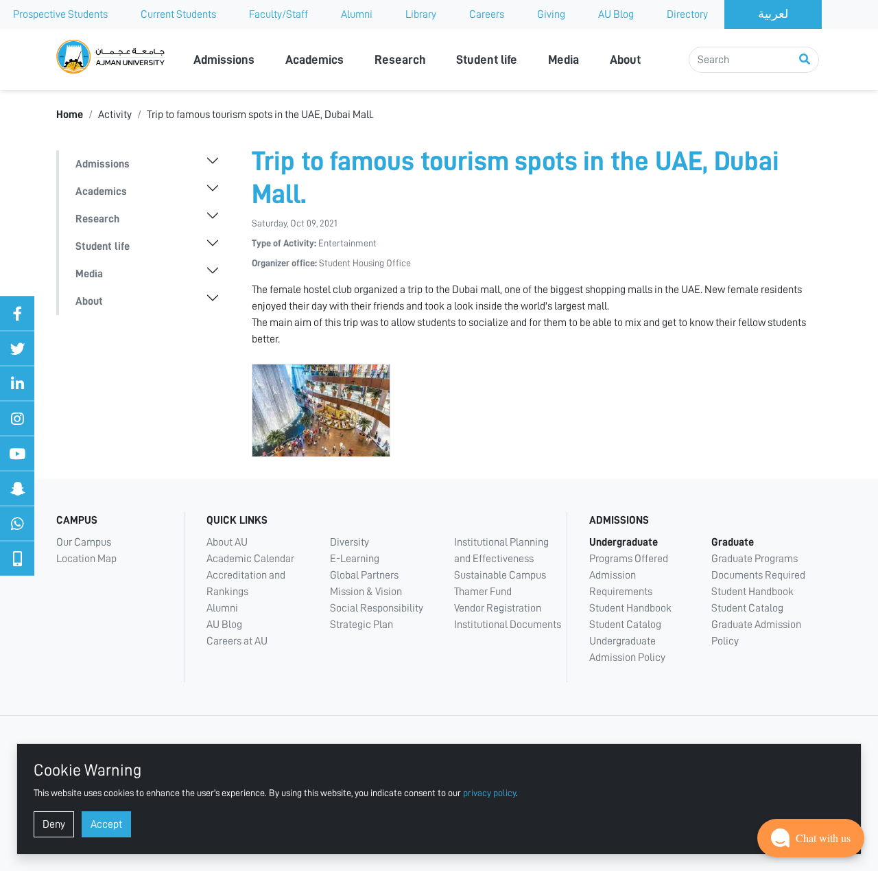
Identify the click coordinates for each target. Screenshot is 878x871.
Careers (486, 14)
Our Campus (83, 542)
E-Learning (354, 558)
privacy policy (489, 793)
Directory (687, 14)
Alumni (356, 14)
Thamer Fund (483, 591)
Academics (314, 60)
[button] (810, 838)
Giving (551, 14)
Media (563, 60)
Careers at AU (237, 641)
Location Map (86, 558)
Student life (486, 60)
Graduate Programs (754, 558)
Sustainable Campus (500, 575)
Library (420, 14)
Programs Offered (628, 558)
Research (400, 60)
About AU (227, 542)
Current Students (178, 14)
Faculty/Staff (278, 14)
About (625, 60)
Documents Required (758, 575)
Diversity (349, 542)
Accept (106, 824)
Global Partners (364, 575)
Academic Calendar (250, 558)
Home (69, 114)
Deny (54, 824)
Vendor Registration (497, 608)
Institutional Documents (507, 624)
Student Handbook (630, 608)
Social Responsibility (376, 608)
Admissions (223, 60)
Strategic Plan (361, 624)
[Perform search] (804, 60)
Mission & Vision (366, 591)
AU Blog (616, 14)
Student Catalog (625, 624)
